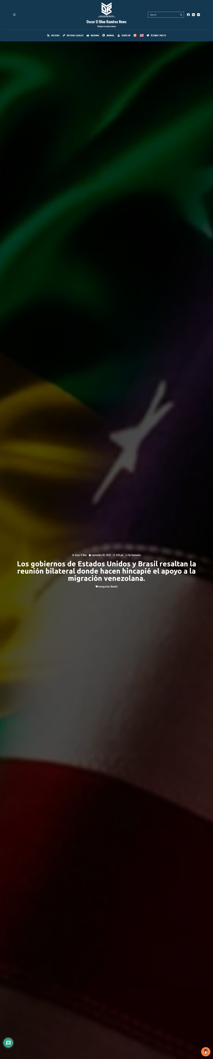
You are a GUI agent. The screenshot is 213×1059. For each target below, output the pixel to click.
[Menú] (14, 14)
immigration (104, 586)
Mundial (114, 586)
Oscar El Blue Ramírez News (106, 21)
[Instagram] (198, 14)
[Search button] (181, 15)
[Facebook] (188, 14)
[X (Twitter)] (193, 14)
